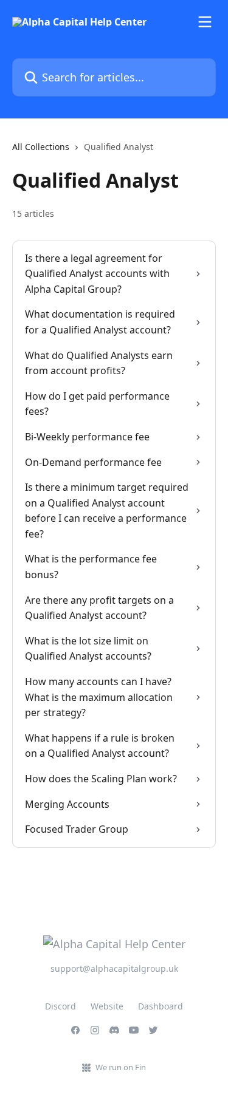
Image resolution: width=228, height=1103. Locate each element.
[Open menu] (205, 22)
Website (107, 1006)
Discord (60, 1006)
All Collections (40, 146)
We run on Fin (120, 1067)
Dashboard (160, 1006)
